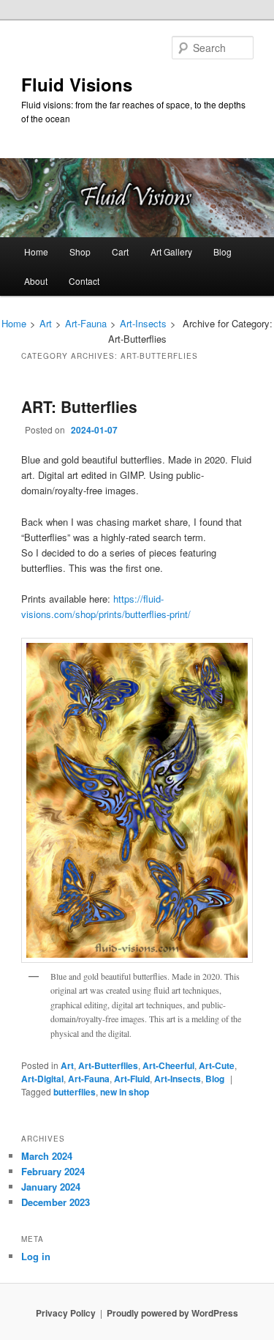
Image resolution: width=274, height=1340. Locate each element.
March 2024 (46, 1156)
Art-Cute (217, 1065)
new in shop (124, 1091)
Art (45, 323)
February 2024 (53, 1171)
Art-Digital (42, 1078)
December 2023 (55, 1202)
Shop (80, 251)
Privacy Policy (66, 1312)
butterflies (74, 1091)
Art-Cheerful (168, 1065)
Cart (120, 251)
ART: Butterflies (79, 406)
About (35, 281)
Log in (35, 1256)
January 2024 (50, 1187)
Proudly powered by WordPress (172, 1312)
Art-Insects (143, 323)
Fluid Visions (76, 84)
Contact (84, 281)
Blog (222, 251)
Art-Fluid (132, 1078)
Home (36, 251)
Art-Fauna (86, 323)
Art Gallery (171, 251)
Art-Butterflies (108, 1065)
